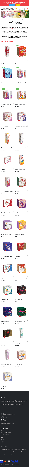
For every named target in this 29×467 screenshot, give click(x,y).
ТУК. (14, 33)
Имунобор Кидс (4, 126)
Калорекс (3, 343)
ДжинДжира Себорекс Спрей (7, 147)
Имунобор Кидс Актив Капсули (22, 126)
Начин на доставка (5, 435)
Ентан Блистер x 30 (5, 212)
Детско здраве (4, 449)
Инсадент (3, 82)
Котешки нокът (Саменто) (21, 277)
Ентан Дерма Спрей (5, 61)
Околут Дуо (3, 386)
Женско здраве (17, 449)
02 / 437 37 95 (4, 417)
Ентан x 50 (17, 191)
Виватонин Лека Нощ (6, 234)
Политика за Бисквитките (6, 432)
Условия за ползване (5, 434)
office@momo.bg (4, 420)
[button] (20, 9)
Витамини (23, 451)
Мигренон (17, 61)
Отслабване (24, 449)
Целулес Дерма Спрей (20, 147)
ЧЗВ (2, 437)
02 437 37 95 (19, 23)
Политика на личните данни (6, 430)
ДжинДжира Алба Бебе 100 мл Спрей (9, 364)
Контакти (3, 439)
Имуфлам (17, 212)
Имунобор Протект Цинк (6, 256)
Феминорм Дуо (18, 299)
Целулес (3, 169)
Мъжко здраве (10, 449)
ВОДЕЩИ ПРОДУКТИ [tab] (7, 41)
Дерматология (9, 451)
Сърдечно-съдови (16, 451)
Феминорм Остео (5, 321)
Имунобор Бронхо (5, 277)
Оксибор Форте (4, 299)
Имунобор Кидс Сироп (20, 169)
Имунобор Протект (19, 234)
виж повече (3, 405)
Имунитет (3, 451)
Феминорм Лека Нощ (20, 321)
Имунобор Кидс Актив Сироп (7, 191)
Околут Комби (18, 364)
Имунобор (17, 256)
